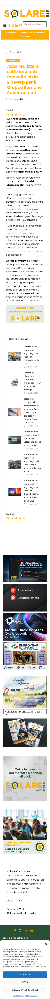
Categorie (11, 32)
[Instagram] (13, 25)
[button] (45, 943)
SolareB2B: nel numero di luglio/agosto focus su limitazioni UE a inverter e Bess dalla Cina (31, 490)
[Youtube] (20, 25)
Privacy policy (31, 995)
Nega (25, 982)
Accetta (25, 974)
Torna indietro (16, 52)
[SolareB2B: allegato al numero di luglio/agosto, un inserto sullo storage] (14, 382)
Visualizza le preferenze (25, 989)
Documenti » (14, 900)
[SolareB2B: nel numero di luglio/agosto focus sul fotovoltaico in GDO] (14, 356)
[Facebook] (9, 25)
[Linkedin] (16, 25)
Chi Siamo (25, 36)
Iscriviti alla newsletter (32, 32)
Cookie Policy (18, 995)
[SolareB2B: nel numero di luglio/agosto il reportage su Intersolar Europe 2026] (14, 464)
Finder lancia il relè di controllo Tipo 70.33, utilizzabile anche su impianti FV (32, 438)
